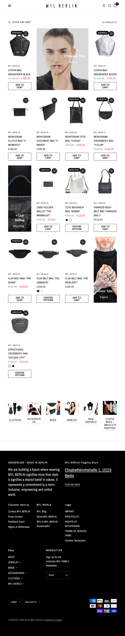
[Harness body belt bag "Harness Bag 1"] (105, 182)
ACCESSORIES (34, 420)
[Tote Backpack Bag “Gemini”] (76, 182)
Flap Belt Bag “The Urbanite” (48, 280)
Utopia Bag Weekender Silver (105, 72)
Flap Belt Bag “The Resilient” (76, 280)
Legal (68, 505)
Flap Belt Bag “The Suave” (19, 280)
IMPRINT (69, 511)
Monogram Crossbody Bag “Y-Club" (103, 141)
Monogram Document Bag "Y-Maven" (47, 141)
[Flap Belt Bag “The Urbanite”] (48, 253)
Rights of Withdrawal (19, 527)
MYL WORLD (44, 505)
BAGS (53, 420)
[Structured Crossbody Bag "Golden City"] (19, 324)
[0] (114, 5)
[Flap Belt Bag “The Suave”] (19, 253)
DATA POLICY (72, 516)
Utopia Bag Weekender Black (19, 72)
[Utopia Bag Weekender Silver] (105, 45)
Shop (11, 550)
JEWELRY (72, 420)
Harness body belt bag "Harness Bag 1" (105, 211)
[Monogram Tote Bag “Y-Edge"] (76, 111)
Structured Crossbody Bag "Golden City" (18, 353)
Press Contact (15, 516)
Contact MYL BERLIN (19, 511)
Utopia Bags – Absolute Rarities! (109, 423)
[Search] (109, 5)
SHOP (11, 557)
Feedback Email (16, 521)
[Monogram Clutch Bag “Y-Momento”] (19, 111)
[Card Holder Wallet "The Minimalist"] (48, 182)
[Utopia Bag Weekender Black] (19, 45)
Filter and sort (21, 22)
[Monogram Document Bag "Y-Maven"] (48, 111)
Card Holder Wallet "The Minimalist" (45, 211)
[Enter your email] (66, 575)
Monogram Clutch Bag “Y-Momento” (17, 141)
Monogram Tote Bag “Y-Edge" (75, 139)
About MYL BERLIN (47, 516)
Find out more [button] (72, 484)
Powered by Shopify (53, 619)
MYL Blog (41, 511)
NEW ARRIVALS (91, 420)
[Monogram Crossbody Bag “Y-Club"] (105, 111)
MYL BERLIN (14, 66)
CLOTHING (15, 420)
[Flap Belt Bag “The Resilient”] (76, 253)
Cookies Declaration (75, 540)
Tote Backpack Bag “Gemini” (74, 209)
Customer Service (18, 505)
